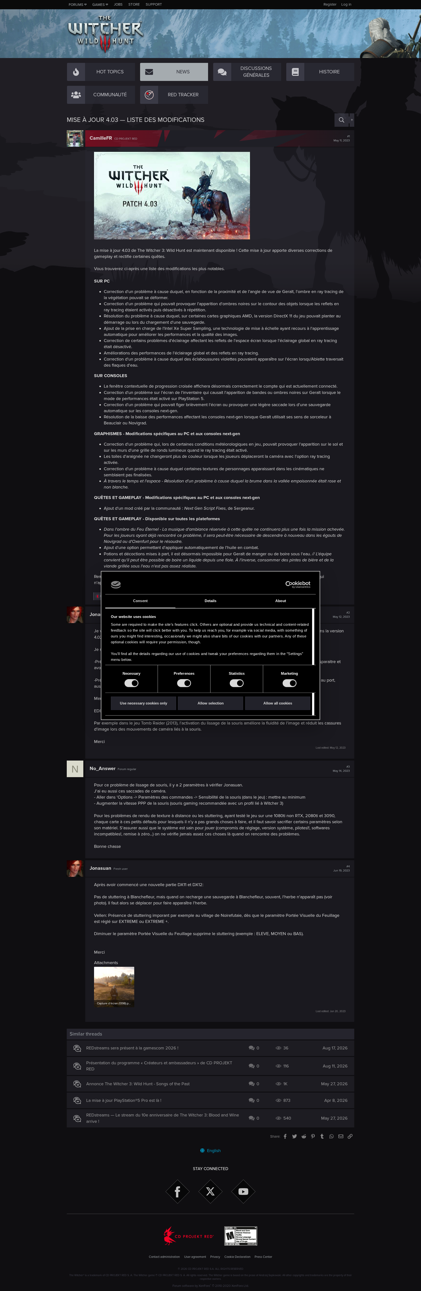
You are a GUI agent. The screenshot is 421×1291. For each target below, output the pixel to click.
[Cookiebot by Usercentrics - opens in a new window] (289, 584)
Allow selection (211, 703)
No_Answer (102, 769)
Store (134, 4)
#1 (342, 138)
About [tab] (280, 601)
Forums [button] (76, 4)
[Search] (342, 120)
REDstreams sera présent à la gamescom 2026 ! (132, 1048)
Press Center (263, 1257)
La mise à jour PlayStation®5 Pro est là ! (123, 1100)
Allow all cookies (277, 703)
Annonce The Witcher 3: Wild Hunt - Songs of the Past (138, 1083)
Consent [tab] (140, 601)
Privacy (215, 1257)
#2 (341, 615)
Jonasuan (100, 614)
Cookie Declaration (237, 1257)
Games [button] (98, 4)
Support (154, 4)
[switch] (184, 683)
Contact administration (164, 1257)
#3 (341, 769)
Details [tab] (211, 601)
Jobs (118, 4)
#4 (341, 868)
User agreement (195, 1257)
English (213, 1150)
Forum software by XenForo (210, 1286)
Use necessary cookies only (143, 703)
